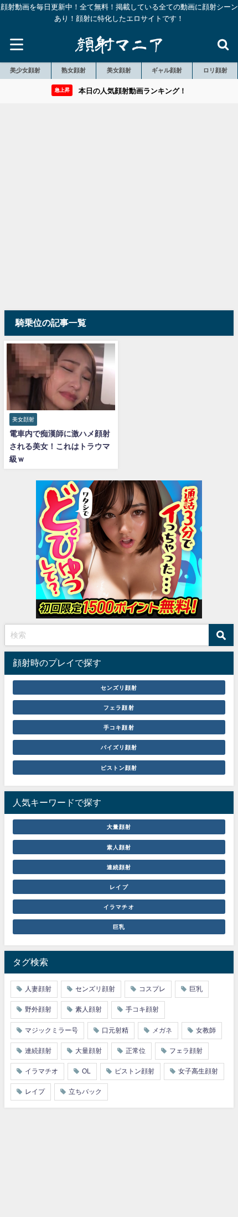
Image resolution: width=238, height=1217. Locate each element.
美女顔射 (119, 70)
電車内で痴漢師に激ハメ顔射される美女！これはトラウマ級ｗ (59, 446)
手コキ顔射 (119, 727)
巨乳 (119, 926)
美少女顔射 (25, 70)
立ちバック (85, 1091)
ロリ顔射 (215, 70)
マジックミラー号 (51, 1030)
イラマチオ (119, 906)
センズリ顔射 (119, 687)
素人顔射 (119, 847)
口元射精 (115, 1030)
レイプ (119, 887)
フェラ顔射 (119, 707)
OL (86, 1071)
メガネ (162, 1030)
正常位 (136, 1050)
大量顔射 (119, 826)
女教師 (206, 1030)
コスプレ (152, 989)
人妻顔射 (38, 989)
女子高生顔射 (198, 1071)
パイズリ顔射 (119, 747)
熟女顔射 (73, 70)
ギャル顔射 (167, 70)
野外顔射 (38, 1009)
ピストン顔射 (119, 767)
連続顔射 (119, 867)
